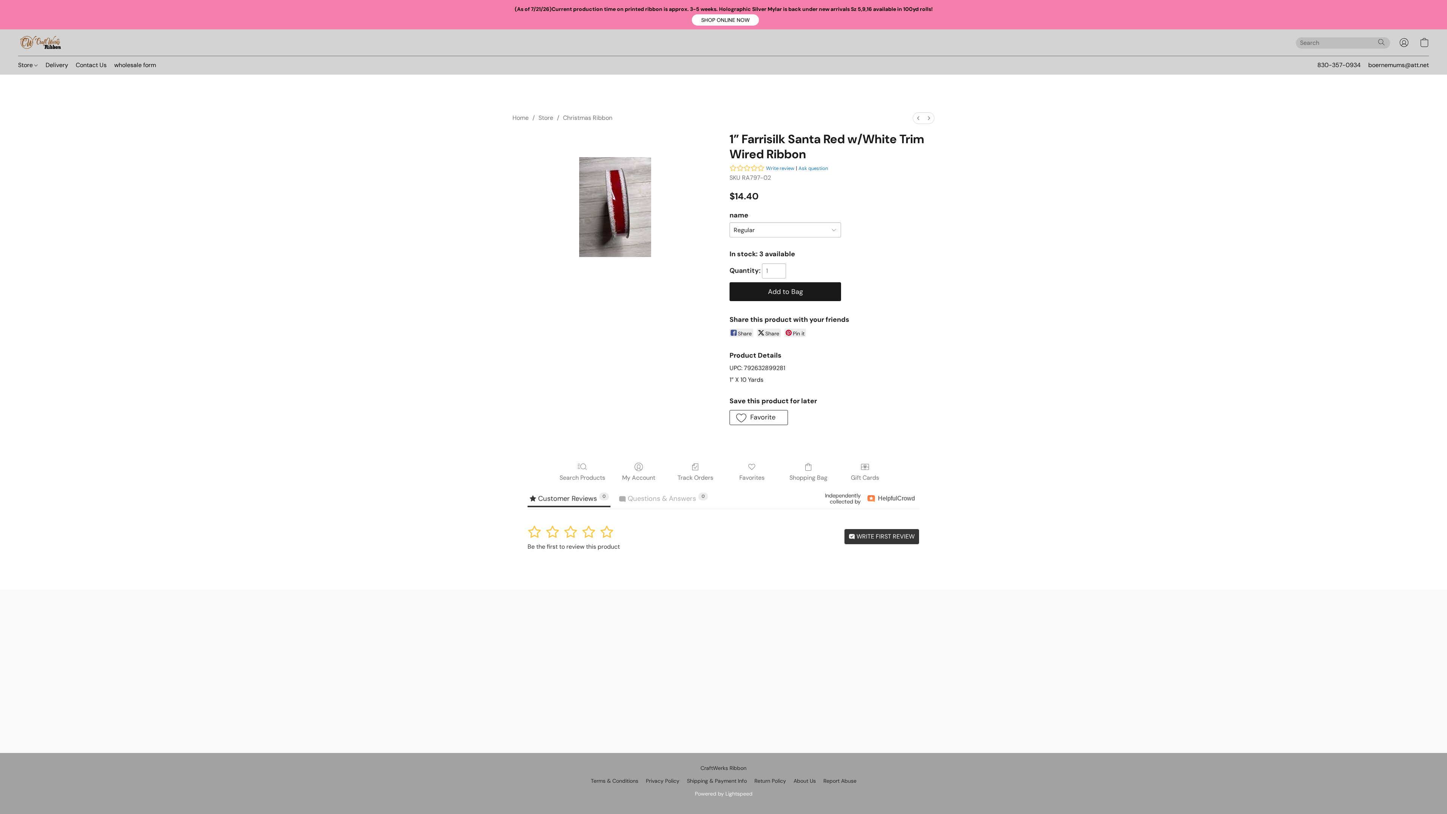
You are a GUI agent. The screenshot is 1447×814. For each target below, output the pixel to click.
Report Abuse (840, 780)
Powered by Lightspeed (724, 793)
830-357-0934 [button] (1339, 65)
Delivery (57, 65)
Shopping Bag (808, 478)
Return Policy (770, 780)
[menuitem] (918, 118)
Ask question (813, 168)
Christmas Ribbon (587, 118)
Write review (780, 168)
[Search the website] (1381, 42)
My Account (638, 478)
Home (520, 118)
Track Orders (695, 478)
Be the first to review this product (574, 547)
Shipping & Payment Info (717, 780)
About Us (805, 780)
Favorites (752, 478)
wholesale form (135, 65)
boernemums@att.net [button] (1398, 65)
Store (26, 65)
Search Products (582, 478)
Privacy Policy (662, 780)
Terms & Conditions (614, 780)
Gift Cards (865, 478)
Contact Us (91, 65)
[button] (725, 20)
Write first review (885, 536)
